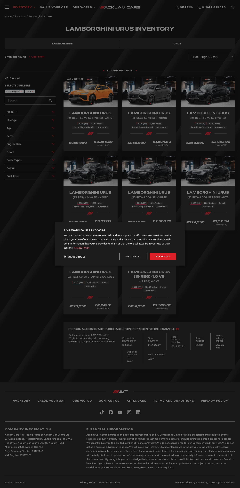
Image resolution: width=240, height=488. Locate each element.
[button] (74, 256)
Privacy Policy (81, 247)
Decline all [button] (133, 256)
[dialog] (120, 244)
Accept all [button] (163, 256)
